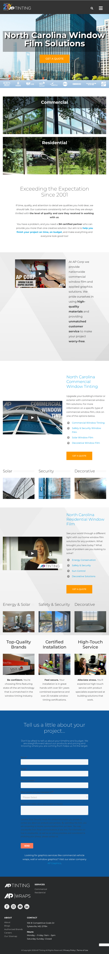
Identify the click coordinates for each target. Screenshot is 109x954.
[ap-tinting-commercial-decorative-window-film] (90, 478)
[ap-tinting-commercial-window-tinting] (18, 478)
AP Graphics (54, 863)
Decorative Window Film (86, 443)
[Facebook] (6, 906)
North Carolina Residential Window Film (85, 519)
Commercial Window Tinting (88, 422)
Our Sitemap (10, 936)
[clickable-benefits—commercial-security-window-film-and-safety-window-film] (54, 478)
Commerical (41, 889)
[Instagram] (13, 906)
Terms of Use (82, 950)
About (7, 922)
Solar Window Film (82, 437)
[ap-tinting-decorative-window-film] (90, 612)
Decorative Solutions (83, 576)
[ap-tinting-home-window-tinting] (54, 612)
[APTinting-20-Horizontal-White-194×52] (17, 4)
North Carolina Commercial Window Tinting (82, 381)
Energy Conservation (84, 560)
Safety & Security (81, 565)
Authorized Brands (13, 929)
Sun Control (78, 571)
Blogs (7, 925)
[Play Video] (40, 273)
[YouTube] (20, 906)
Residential (40, 892)
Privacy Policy (69, 950)
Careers (8, 932)
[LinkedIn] (26, 906)
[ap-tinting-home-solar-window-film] (18, 612)
